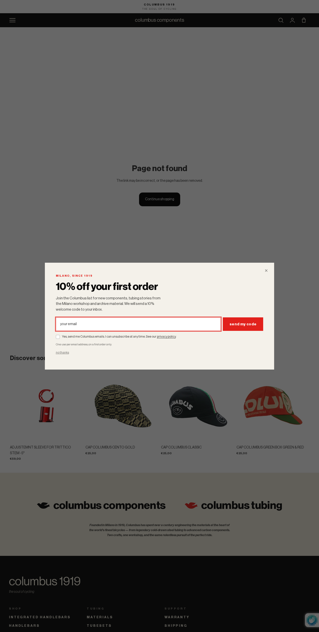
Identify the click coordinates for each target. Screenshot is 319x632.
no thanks (62, 352)
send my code (243, 324)
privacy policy (166, 336)
